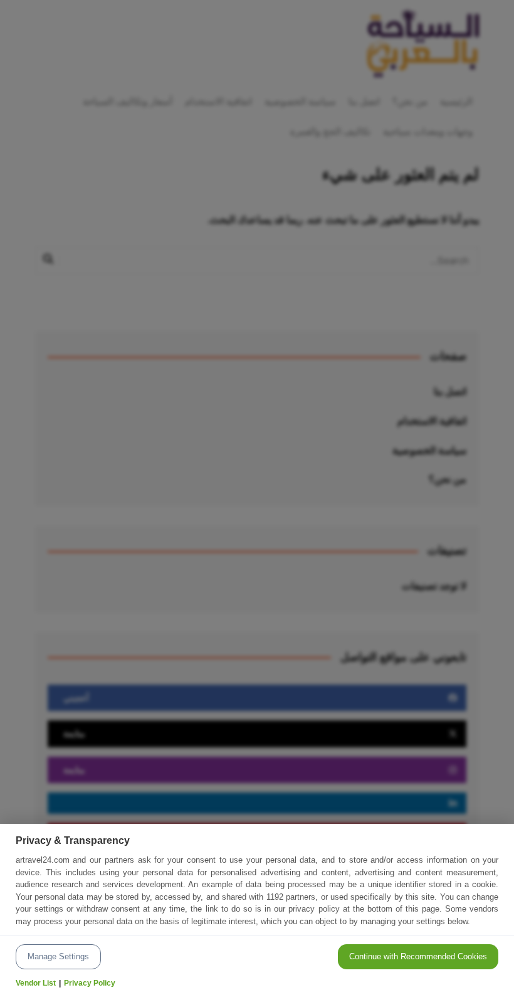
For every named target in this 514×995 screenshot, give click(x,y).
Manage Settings (58, 956)
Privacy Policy (89, 983)
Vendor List (36, 983)
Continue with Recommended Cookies (418, 956)
